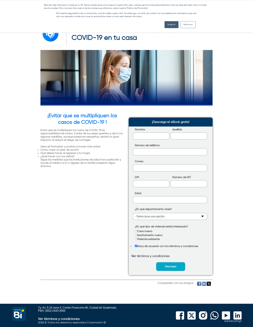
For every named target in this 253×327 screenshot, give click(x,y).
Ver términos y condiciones (59, 319)
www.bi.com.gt (233, 321)
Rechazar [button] (188, 25)
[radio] (170, 232)
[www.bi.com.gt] (19, 320)
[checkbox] (170, 236)
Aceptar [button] (171, 25)
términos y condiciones (153, 256)
